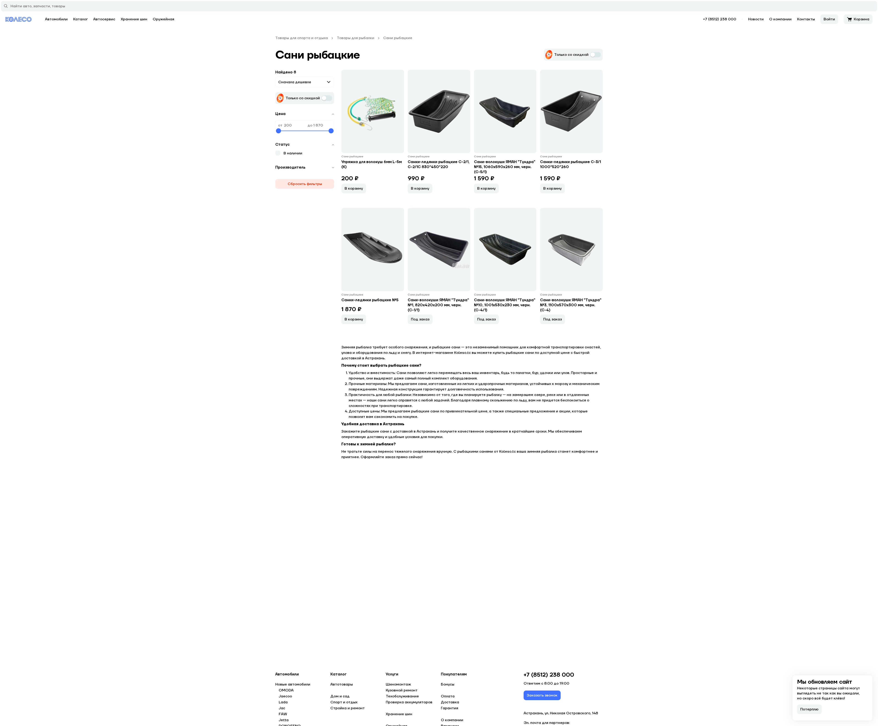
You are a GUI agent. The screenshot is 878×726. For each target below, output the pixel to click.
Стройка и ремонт (347, 708)
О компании (780, 19)
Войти (829, 19)
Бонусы (447, 684)
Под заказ (420, 319)
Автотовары (341, 684)
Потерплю (809, 709)
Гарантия (449, 708)
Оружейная (163, 19)
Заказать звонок (542, 695)
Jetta (284, 720)
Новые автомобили (292, 684)
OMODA (286, 690)
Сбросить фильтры (305, 184)
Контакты (806, 19)
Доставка (450, 702)
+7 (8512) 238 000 (719, 19)
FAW (283, 714)
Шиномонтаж (398, 684)
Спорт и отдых (343, 702)
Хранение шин (134, 19)
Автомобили (56, 19)
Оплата (448, 696)
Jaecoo (285, 696)
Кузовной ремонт (402, 690)
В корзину (354, 188)
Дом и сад (340, 696)
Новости (756, 19)
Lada (283, 702)
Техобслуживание (402, 696)
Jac (282, 708)
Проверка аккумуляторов (409, 702)
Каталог (80, 19)
